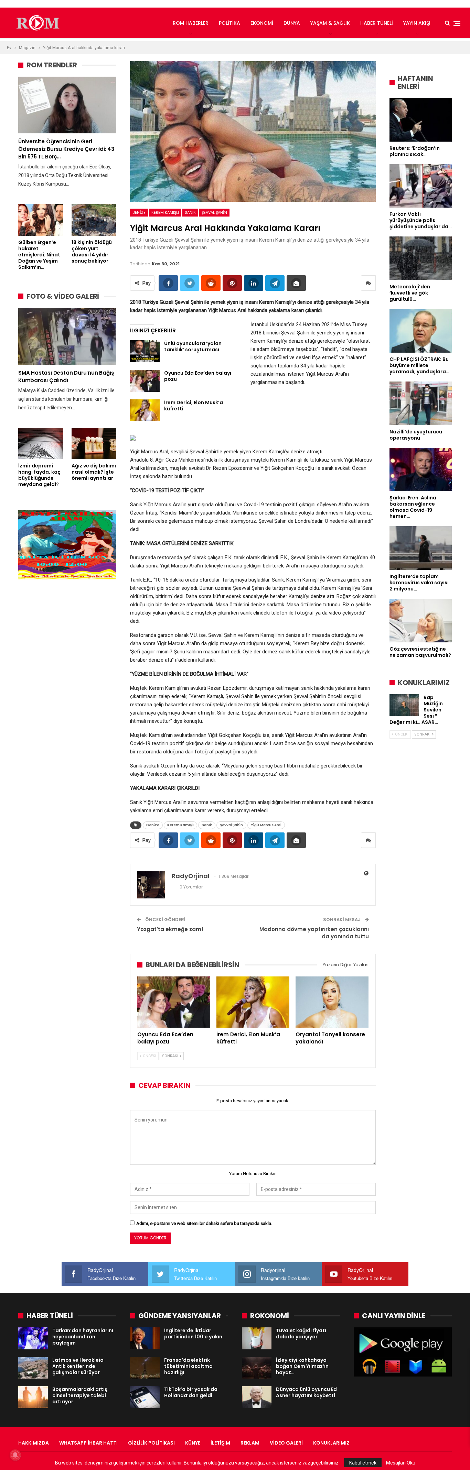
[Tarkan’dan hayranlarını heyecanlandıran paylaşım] (33, 1338)
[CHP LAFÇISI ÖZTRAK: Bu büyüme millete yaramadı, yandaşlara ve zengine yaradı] (420, 331)
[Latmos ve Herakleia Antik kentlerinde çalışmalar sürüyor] (33, 1368)
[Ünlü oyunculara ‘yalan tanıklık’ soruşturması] (145, 351)
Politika (229, 23)
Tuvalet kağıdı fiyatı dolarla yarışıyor (301, 1333)
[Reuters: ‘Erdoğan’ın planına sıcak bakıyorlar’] (420, 120)
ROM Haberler (191, 23)
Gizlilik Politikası (151, 1442)
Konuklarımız (331, 1442)
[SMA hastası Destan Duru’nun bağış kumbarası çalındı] (67, 336)
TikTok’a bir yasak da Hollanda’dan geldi (190, 1392)
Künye (192, 1442)
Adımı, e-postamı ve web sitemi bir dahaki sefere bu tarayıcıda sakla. (204, 1223)
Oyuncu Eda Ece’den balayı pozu (197, 376)
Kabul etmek (362, 1463)
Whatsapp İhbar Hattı (88, 1442)
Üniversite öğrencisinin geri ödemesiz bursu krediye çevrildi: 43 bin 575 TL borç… (66, 149)
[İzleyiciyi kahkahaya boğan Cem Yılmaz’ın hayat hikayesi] (256, 1368)
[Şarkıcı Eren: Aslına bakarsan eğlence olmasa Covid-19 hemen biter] (420, 469)
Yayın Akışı (416, 23)
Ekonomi (261, 23)
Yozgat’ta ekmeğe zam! (170, 929)
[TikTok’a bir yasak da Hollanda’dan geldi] (145, 1397)
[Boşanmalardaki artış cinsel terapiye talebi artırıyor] (33, 1397)
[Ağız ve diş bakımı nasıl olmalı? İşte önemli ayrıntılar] (94, 443)
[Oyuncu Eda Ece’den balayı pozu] (145, 381)
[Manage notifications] (15, 1454)
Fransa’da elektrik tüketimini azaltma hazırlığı (188, 1366)
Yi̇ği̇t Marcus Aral (266, 825)
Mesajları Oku (400, 1462)
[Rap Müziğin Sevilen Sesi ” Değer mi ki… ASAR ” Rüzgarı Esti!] (404, 705)
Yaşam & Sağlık (330, 23)
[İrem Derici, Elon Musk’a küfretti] (145, 410)
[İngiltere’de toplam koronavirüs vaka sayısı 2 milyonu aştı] (420, 548)
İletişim (220, 1442)
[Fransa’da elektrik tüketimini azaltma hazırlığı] (145, 1368)
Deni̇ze (139, 212)
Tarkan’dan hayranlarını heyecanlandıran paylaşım (82, 1336)
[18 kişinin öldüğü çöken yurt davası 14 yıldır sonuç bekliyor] (94, 219)
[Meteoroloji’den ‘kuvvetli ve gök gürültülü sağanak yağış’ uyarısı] (420, 258)
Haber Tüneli (376, 23)
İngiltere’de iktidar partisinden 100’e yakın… (195, 1333)
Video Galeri (286, 1442)
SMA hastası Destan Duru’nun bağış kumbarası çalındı (66, 376)
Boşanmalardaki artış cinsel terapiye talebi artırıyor (79, 1395)
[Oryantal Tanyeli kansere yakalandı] (332, 1001)
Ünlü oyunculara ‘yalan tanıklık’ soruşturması (193, 346)
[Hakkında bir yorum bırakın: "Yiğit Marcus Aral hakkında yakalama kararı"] (368, 283)
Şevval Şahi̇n (214, 212)
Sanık (190, 212)
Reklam (250, 1442)
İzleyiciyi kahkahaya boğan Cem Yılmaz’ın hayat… (302, 1366)
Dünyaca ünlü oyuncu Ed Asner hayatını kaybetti (306, 1392)
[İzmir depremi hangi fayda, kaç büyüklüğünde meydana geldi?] (40, 443)
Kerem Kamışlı (165, 212)
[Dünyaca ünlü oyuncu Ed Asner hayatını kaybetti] (256, 1397)
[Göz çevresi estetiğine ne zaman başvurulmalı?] (420, 620)
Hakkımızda (33, 1442)
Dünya (292, 23)
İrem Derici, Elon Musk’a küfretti (193, 405)
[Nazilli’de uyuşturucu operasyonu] (420, 403)
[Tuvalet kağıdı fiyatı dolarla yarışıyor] (256, 1338)
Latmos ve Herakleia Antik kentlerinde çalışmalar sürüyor (78, 1366)
